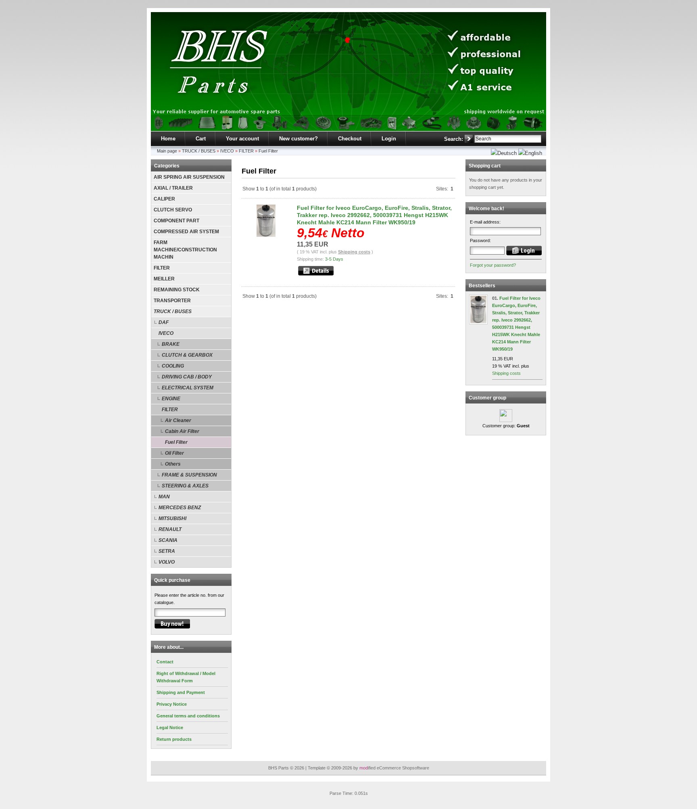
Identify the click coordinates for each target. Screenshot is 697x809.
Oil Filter (174, 453)
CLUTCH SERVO (173, 210)
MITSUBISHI (172, 518)
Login (389, 139)
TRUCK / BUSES (198, 150)
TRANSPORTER (172, 300)
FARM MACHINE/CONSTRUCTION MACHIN (185, 250)
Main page (167, 150)
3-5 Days (334, 259)
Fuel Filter (268, 150)
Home (168, 139)
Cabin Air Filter (182, 431)
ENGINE (171, 398)
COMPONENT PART (176, 221)
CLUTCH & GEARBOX (187, 355)
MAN (164, 497)
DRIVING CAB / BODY (187, 377)
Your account (242, 139)
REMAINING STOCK (177, 290)
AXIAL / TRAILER (173, 188)
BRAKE (170, 344)
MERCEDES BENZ (180, 507)
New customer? (298, 139)
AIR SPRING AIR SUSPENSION (189, 177)
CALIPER (164, 199)
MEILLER (164, 279)
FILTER (246, 150)
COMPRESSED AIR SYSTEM (186, 231)
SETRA (167, 551)
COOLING (173, 366)
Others (173, 464)
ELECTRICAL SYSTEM (187, 388)
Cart (201, 139)
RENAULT (170, 529)
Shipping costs (354, 251)
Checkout (349, 139)
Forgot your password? (493, 265)
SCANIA (168, 540)
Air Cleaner (178, 420)
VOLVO (167, 562)
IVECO (227, 150)
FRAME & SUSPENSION (189, 475)
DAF (164, 322)
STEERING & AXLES (185, 486)
